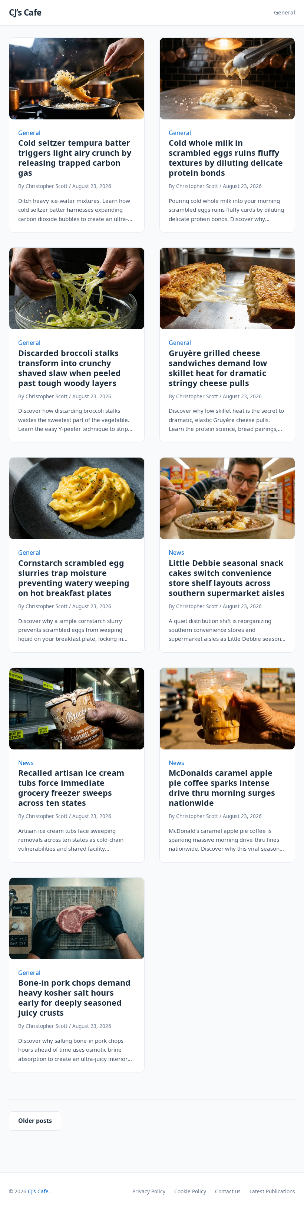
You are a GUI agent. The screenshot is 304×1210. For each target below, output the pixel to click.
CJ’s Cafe (25, 12)
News (176, 552)
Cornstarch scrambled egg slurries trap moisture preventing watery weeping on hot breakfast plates (73, 577)
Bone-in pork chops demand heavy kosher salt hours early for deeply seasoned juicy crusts (74, 997)
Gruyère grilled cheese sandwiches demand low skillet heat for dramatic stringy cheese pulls (218, 367)
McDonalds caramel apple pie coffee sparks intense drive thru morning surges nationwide (222, 787)
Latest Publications (272, 1191)
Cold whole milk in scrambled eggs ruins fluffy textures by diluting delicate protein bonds (226, 157)
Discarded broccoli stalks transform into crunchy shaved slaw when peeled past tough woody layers (69, 367)
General (284, 12)
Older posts (35, 1121)
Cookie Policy (190, 1191)
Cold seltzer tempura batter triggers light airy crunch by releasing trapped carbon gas (74, 157)
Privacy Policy (148, 1191)
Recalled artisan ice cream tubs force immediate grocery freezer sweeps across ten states (71, 787)
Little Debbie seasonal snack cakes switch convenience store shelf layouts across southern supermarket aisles (227, 577)
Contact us (228, 1191)
